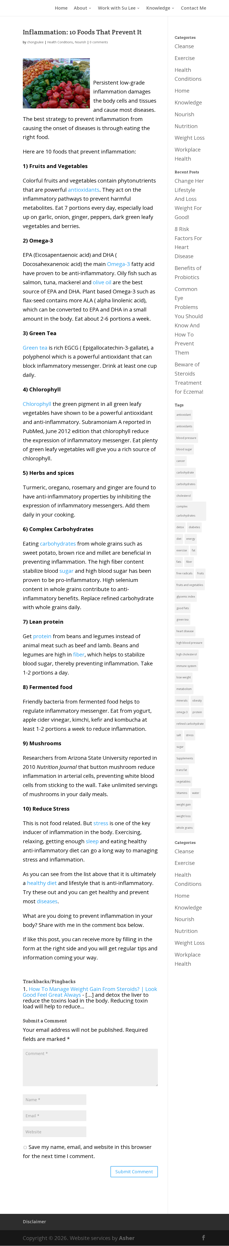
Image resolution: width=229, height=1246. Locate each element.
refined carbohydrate (190, 724)
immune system (186, 666)
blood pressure (186, 438)
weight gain (183, 804)
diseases (47, 901)
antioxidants (83, 189)
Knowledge (158, 8)
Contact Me (193, 8)
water (195, 793)
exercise (181, 550)
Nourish (80, 42)
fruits (200, 573)
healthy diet (42, 883)
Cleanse (184, 46)
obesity (197, 700)
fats (178, 562)
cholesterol (183, 496)
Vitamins (181, 793)
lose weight (183, 677)
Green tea (35, 347)
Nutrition (186, 126)
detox (180, 527)
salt (178, 735)
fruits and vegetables (189, 585)
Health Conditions (60, 42)
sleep (92, 841)
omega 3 (182, 712)
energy (190, 539)
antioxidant (183, 415)
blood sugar (184, 449)
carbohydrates (58, 543)
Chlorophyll (37, 403)
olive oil (102, 282)
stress (100, 823)
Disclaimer (34, 1222)
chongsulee (35, 42)
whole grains (184, 828)
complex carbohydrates (185, 511)
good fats (182, 608)
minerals (181, 700)
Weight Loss (190, 137)
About (80, 8)
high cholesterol (186, 654)
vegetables (183, 781)
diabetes (194, 527)
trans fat (181, 770)
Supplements (184, 758)
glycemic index (185, 596)
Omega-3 (119, 264)
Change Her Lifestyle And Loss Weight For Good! (189, 199)
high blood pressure (189, 643)
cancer (180, 461)
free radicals (184, 573)
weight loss (183, 816)
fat (193, 550)
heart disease (185, 631)
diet (178, 539)
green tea (182, 619)
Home (61, 8)
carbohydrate (185, 472)
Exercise (185, 58)
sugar (66, 570)
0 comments (99, 42)
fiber (79, 654)
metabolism (184, 689)
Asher (127, 1238)
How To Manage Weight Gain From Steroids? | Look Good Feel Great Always (90, 991)
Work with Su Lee (117, 8)
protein (42, 636)
